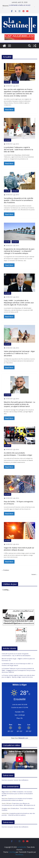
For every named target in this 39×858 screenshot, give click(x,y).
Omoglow (4, 808)
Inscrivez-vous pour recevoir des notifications (15, 780)
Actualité (15, 82)
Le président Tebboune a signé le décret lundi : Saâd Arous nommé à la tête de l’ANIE (18, 149)
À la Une (7, 82)
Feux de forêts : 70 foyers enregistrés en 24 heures (18, 502)
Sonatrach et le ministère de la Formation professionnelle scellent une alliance (17, 799)
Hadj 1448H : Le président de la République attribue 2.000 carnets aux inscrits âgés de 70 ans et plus (19, 302)
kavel (3, 798)
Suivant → (34, 574)
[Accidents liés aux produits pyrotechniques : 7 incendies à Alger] (19, 435)
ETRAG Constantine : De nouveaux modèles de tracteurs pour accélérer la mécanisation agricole (17, 793)
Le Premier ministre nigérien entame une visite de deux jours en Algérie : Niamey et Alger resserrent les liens (18, 676)
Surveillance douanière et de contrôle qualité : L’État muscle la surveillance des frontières (18, 200)
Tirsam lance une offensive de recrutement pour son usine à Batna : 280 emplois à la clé (18, 804)
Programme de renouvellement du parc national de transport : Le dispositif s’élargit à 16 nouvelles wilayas (19, 251)
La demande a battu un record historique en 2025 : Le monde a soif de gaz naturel (17, 664)
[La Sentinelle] (4, 45)
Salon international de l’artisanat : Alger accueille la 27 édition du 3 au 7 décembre (19, 353)
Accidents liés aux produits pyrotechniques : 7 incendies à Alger (18, 454)
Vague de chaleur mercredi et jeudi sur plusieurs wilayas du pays (19, 549)
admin (17, 86)
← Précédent (5, 570)
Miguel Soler (5, 791)
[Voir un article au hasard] (34, 45)
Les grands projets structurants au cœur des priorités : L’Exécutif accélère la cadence (18, 814)
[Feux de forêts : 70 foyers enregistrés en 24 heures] (19, 484)
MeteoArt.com (23, 738)
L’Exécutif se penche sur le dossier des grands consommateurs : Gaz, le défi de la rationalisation (16, 654)
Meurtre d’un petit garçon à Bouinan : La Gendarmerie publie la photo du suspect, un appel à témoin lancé (19, 404)
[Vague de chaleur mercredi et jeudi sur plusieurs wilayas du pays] (19, 530)
